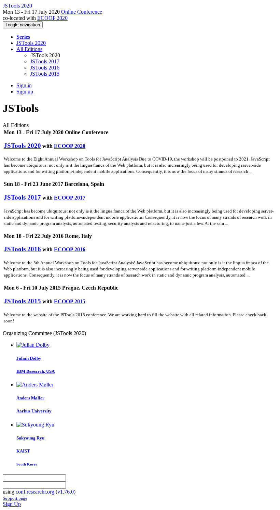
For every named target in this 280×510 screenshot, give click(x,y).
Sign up (24, 91)
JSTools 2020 (31, 43)
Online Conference (81, 12)
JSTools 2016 (44, 68)
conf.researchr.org (35, 492)
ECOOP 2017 (69, 198)
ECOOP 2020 (52, 18)
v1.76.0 (65, 492)
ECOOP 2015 (69, 301)
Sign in (24, 85)
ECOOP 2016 (69, 249)
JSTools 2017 (44, 61)
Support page (15, 498)
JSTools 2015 (44, 74)
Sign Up (12, 504)
